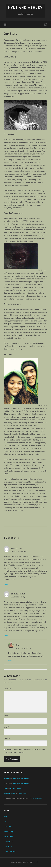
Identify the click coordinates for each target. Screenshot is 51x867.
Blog (5, 816)
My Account (9, 836)
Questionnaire (9, 851)
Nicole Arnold (9, 793)
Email (6, 727)
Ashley (6, 778)
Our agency (8, 841)
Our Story (8, 846)
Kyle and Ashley (25, 7)
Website (7, 738)
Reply (6, 584)
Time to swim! (15, 788)
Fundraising (8, 831)
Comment (8, 689)
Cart (5, 821)
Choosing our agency (20, 778)
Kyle (17, 645)
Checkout (8, 826)
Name (6, 716)
